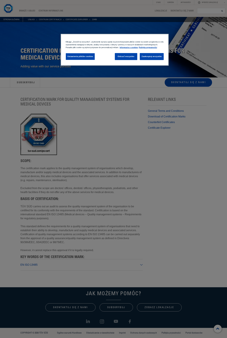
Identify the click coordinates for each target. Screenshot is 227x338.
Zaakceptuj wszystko (152, 56)
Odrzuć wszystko (126, 56)
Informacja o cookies (129, 47)
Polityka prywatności (148, 47)
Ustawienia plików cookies (80, 56)
